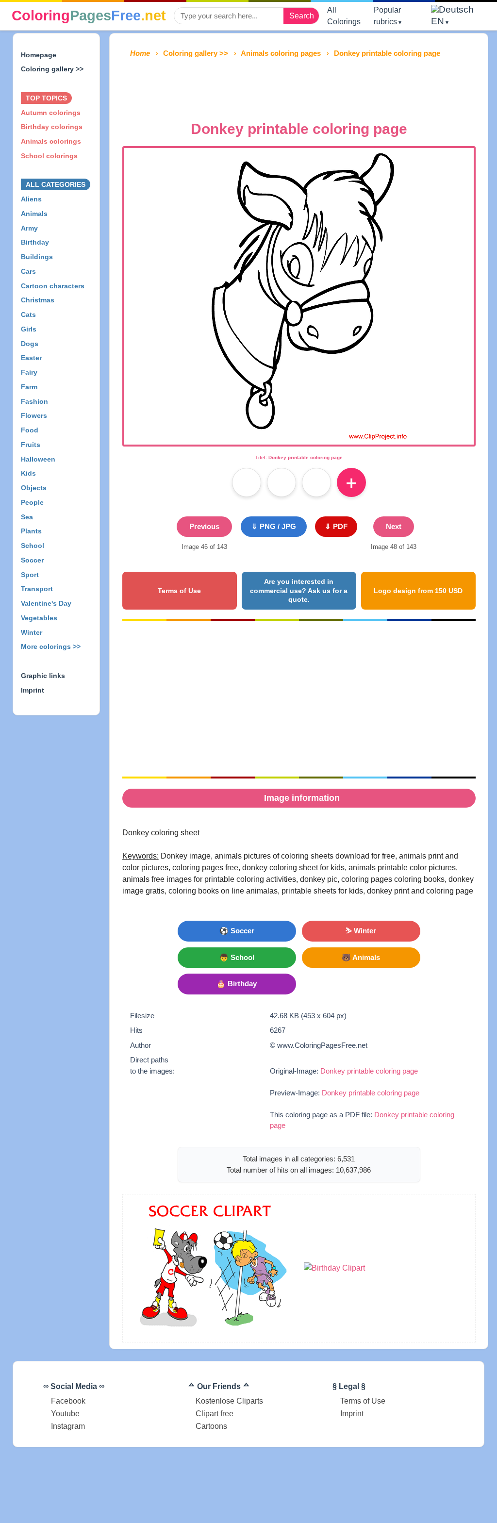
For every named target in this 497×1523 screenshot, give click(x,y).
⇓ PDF (336, 526)
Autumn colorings (51, 112)
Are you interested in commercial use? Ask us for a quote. (299, 590)
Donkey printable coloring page (369, 1071)
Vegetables (39, 618)
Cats (28, 314)
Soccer (32, 560)
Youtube (65, 1413)
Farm (29, 387)
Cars (28, 271)
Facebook (68, 1401)
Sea (27, 517)
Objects (34, 488)
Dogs (29, 344)
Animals (34, 213)
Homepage (38, 55)
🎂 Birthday (236, 983)
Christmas (37, 300)
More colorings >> (51, 646)
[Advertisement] (299, 86)
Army (29, 228)
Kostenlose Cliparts (229, 1401)
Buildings (37, 257)
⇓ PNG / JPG (273, 526)
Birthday (35, 242)
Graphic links (43, 675)
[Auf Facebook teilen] (246, 482)
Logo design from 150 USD (418, 591)
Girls (28, 329)
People (32, 502)
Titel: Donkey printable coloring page (299, 457)
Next (393, 526)
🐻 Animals (361, 957)
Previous (204, 526)
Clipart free (214, 1413)
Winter (31, 632)
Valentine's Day (46, 603)
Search (301, 16)
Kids (28, 473)
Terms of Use (179, 591)
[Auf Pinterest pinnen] (281, 482)
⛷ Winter (361, 931)
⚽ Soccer (236, 931)
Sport (30, 575)
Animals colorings (51, 141)
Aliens (31, 199)
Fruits (30, 444)
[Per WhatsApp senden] (316, 482)
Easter (31, 358)
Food (29, 430)
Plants (31, 531)
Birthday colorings (52, 127)
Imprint (32, 690)
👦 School (236, 957)
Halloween (38, 459)
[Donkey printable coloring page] (299, 438)
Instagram (68, 1426)
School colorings (49, 156)
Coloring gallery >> (52, 69)
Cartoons (211, 1426)
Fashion (34, 401)
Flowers (34, 415)
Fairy (29, 372)
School (32, 545)
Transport (37, 589)
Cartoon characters (52, 286)
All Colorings (344, 16)
